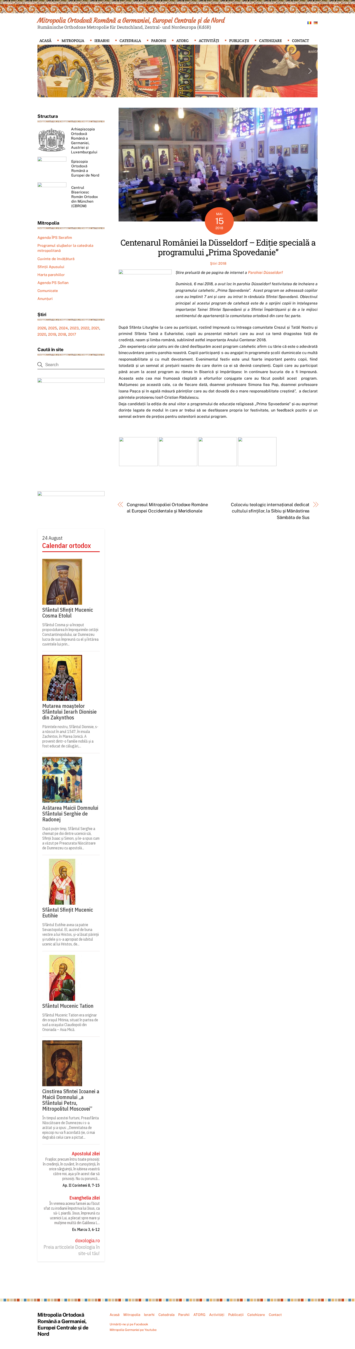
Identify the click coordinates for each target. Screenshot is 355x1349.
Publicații (239, 40)
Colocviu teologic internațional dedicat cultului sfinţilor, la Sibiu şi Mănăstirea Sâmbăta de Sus (270, 511)
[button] (45, 71)
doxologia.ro (87, 1240)
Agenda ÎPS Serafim (54, 237)
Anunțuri (45, 299)
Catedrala (130, 40)
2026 (41, 328)
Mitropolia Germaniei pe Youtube (133, 1330)
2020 (41, 334)
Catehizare (270, 40)
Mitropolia (73, 40)
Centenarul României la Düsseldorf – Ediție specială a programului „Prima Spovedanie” (218, 247)
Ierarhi (101, 40)
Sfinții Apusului (50, 267)
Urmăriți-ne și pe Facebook (129, 1324)
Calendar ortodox (66, 545)
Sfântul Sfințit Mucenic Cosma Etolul (67, 612)
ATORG (182, 40)
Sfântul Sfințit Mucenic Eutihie (67, 912)
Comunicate (47, 291)
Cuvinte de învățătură (55, 259)
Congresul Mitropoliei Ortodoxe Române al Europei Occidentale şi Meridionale (167, 507)
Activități (209, 40)
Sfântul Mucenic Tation (67, 1006)
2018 (62, 334)
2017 (72, 334)
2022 (85, 328)
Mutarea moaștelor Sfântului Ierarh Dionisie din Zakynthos (69, 711)
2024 (63, 328)
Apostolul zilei (86, 1153)
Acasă (45, 40)
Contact (300, 40)
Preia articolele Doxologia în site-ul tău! (71, 1250)
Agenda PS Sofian (53, 283)
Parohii (158, 40)
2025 (52, 328)
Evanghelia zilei (84, 1198)
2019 (52, 334)
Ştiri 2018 (218, 263)
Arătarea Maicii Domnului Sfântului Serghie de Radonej (70, 813)
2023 (74, 328)
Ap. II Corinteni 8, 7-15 (81, 1185)
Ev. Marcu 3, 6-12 (86, 1229)
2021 (95, 328)
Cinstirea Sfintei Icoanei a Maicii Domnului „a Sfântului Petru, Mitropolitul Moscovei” (70, 1100)
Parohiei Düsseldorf (265, 272)
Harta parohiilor (51, 275)
